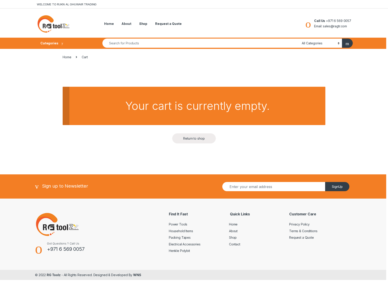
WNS (137, 275)
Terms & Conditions (303, 231)
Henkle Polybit (179, 251)
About (126, 24)
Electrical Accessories (185, 244)
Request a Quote (168, 24)
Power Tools (178, 224)
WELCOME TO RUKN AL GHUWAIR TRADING (67, 4)
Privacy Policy (299, 224)
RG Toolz (54, 275)
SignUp (337, 186)
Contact (234, 244)
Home (109, 24)
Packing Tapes (180, 237)
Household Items (181, 231)
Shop (143, 24)
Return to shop (194, 138)
